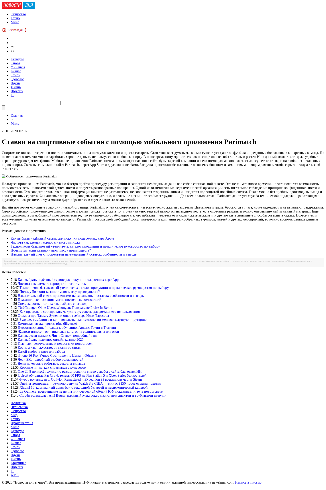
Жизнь (16, 87)
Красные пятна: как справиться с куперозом (53, 367)
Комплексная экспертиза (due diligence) (47, 323)
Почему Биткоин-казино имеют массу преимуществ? (51, 250)
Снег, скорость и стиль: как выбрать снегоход (52, 303)
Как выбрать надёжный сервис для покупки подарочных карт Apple (62, 238)
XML (15, 475)
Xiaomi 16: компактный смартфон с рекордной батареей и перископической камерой (84, 387)
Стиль (15, 75)
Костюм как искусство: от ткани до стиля (49, 347)
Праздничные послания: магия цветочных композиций (59, 299)
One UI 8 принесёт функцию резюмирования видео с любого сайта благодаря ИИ (80, 371)
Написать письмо (248, 482)
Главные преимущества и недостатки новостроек (55, 343)
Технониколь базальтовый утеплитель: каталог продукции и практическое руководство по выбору (85, 246)
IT (12, 95)
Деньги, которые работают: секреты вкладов (51, 363)
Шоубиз (17, 91)
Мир (14, 415)
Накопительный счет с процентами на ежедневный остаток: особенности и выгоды (74, 254)
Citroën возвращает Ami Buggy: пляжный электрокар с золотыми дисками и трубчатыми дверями (93, 395)
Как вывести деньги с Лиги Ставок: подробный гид (57, 335)
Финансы (18, 67)
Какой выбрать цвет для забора (41, 351)
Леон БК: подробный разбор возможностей (50, 359)
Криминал (18, 463)
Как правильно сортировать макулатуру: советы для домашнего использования (80, 311)
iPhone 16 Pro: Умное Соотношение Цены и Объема (57, 355)
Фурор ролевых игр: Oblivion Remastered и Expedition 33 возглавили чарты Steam (80, 379)
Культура (17, 59)
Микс (15, 22)
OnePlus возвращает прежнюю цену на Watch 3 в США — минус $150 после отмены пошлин (90, 383)
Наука (15, 83)
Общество (18, 14)
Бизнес (16, 71)
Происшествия (22, 423)
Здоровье (17, 79)
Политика (18, 403)
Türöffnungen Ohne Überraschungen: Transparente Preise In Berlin (65, 307)
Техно (15, 18)
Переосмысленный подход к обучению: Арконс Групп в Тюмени (67, 327)
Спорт (15, 63)
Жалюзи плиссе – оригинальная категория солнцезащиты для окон (68, 331)
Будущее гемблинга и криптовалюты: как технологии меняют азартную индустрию (83, 319)
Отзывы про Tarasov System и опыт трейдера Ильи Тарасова (63, 315)
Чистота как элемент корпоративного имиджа (45, 242)
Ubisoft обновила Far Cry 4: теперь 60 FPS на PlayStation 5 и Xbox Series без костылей (82, 375)
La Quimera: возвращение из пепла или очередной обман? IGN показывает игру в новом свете (91, 391)
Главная (17, 115)
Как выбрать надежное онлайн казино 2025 (51, 339)
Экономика (19, 407)
